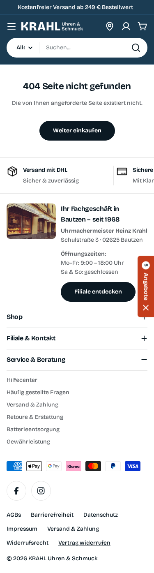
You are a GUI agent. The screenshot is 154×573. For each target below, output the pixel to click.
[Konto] (126, 26)
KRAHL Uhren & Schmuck (63, 558)
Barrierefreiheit (52, 514)
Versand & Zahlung (73, 528)
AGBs (14, 514)
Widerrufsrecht (27, 542)
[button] (146, 286)
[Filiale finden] (110, 26)
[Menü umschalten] (11, 26)
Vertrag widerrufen (84, 542)
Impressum (22, 528)
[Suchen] (136, 48)
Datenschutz (100, 514)
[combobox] (77, 48)
